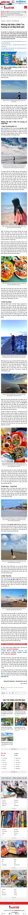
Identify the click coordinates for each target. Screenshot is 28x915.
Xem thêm (14, 808)
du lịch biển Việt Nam (9, 687)
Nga (15, 863)
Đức (3, 861)
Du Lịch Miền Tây (15, 21)
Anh (3, 859)
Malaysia (4, 802)
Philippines (16, 805)
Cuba (15, 891)
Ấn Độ (15, 835)
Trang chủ (3, 21)
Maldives (4, 805)
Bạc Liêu (3, 755)
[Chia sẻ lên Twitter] (26, 452)
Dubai (3, 833)
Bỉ (2, 863)
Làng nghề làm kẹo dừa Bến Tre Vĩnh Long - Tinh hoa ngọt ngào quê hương (20, 729)
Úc (2, 835)
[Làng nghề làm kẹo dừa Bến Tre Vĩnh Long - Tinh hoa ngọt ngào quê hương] (21, 721)
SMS (11, 913)
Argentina (4, 894)
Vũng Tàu (4, 768)
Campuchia (4, 803)
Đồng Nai (18, 766)
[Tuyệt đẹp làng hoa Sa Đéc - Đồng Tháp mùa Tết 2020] (7, 736)
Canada (3, 889)
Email (18, 913)
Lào (15, 803)
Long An (4, 766)
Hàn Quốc (16, 829)
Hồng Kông (16, 831)
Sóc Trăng (4, 764)
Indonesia (16, 802)
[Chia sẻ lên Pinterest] (16, 693)
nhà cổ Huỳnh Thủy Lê (9, 14)
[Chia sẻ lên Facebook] (26, 449)
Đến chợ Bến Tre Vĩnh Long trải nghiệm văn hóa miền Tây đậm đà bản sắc (7, 713)
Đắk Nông (18, 768)
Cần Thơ (17, 764)
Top (25, 913)
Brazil (15, 889)
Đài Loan (16, 833)
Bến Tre (4, 760)
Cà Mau (16, 755)
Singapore (16, 800)
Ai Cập (15, 894)
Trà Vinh (17, 760)
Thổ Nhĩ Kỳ (4, 864)
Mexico (15, 892)
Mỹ (2, 891)
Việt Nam (9, 21)
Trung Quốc (4, 831)
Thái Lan (4, 800)
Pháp (15, 859)
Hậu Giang (18, 762)
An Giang (16, 753)
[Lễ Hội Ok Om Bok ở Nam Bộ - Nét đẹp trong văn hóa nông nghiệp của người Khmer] (21, 706)
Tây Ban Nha (16, 864)
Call (4, 913)
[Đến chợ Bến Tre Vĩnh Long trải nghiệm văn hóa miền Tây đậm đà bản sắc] (7, 706)
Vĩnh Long (4, 762)
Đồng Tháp (18, 758)
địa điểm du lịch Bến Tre (18, 687)
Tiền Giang (4, 758)
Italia (15, 861)
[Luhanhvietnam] (14, 906)
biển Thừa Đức (4, 689)
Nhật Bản (4, 829)
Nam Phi (4, 892)
